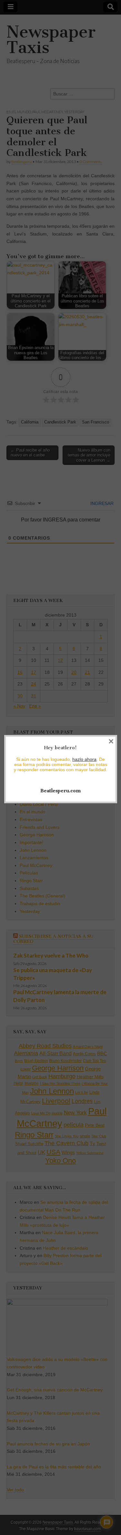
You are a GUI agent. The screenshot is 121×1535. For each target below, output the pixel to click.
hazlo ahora (84, 759)
